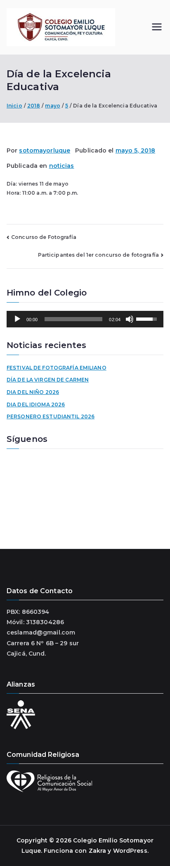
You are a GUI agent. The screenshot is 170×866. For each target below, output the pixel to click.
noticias (61, 165)
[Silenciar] (129, 319)
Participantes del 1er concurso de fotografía (98, 255)
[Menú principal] (156, 27)
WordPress (130, 850)
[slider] (74, 319)
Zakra (97, 850)
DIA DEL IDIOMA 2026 (36, 404)
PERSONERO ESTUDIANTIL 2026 (50, 416)
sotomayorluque (44, 150)
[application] (85, 319)
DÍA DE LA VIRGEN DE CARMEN (48, 380)
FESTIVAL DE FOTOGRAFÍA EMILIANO (56, 368)
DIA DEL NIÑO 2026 (33, 392)
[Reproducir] (17, 319)
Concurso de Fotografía (43, 237)
